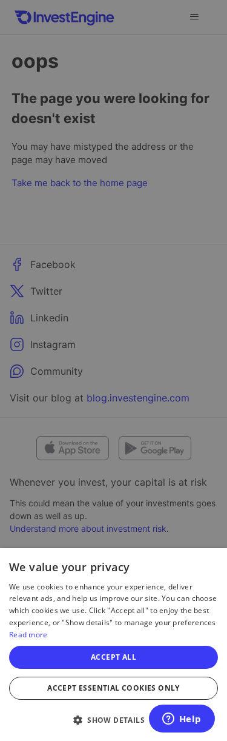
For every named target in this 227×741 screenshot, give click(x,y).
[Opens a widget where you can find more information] (181, 720)
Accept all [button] (113, 657)
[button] (113, 719)
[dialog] (113, 644)
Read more (28, 634)
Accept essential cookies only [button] (113, 688)
